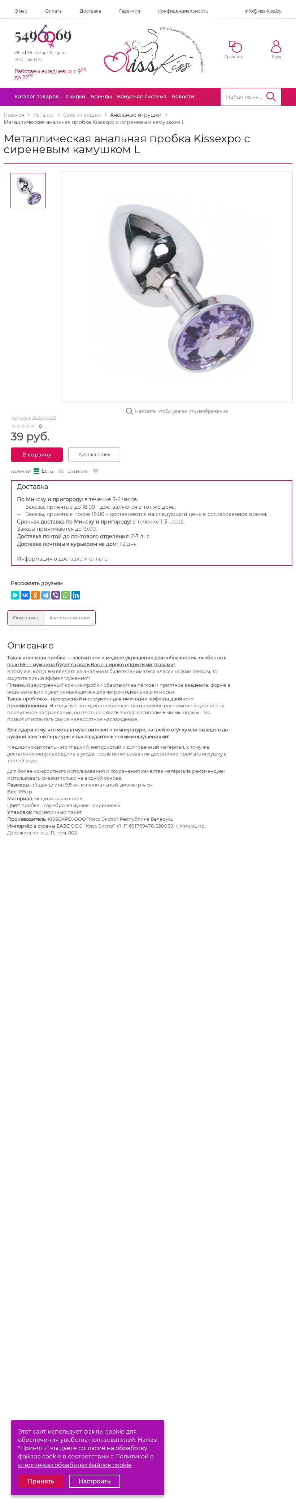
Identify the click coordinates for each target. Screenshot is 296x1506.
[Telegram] (45, 595)
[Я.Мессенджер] (15, 595)
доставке (70, 559)
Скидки (76, 96)
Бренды (101, 96)
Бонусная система (141, 96)
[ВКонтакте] (25, 595)
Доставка (90, 11)
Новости (182, 96)
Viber (19, 52)
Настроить (94, 1481)
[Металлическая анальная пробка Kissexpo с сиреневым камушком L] (177, 286)
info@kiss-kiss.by (263, 11)
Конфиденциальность (183, 11)
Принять (41, 1481)
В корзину (36, 454)
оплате (98, 559)
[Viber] (55, 595)
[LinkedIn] (75, 595)
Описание (25, 617)
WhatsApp (37, 52)
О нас (20, 11)
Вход (276, 57)
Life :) (30, 59)
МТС (18, 59)
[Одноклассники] (35, 595)
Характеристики (69, 617)
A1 (40, 59)
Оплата (53, 11)
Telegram (58, 52)
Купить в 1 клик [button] (94, 454)
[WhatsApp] (65, 595)
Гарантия (129, 11)
